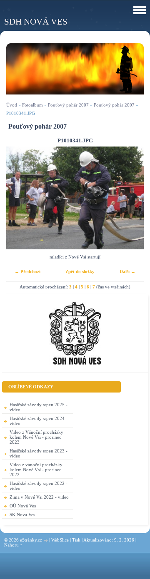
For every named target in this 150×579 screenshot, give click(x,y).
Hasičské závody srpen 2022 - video (39, 486)
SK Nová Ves (22, 514)
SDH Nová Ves (36, 21)
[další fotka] (130, 198)
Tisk (76, 539)
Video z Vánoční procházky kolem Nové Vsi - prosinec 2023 (36, 437)
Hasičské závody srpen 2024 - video (39, 421)
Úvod (11, 104)
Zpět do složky (80, 271)
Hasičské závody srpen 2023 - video (39, 453)
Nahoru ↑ (13, 544)
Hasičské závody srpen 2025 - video (39, 407)
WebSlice (60, 539)
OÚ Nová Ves (23, 505)
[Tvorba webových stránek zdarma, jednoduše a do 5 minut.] (46, 540)
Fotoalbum (32, 104)
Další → (127, 271)
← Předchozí (27, 271)
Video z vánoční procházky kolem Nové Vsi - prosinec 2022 (36, 469)
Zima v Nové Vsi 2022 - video (39, 497)
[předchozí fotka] (19, 198)
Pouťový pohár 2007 (68, 104)
